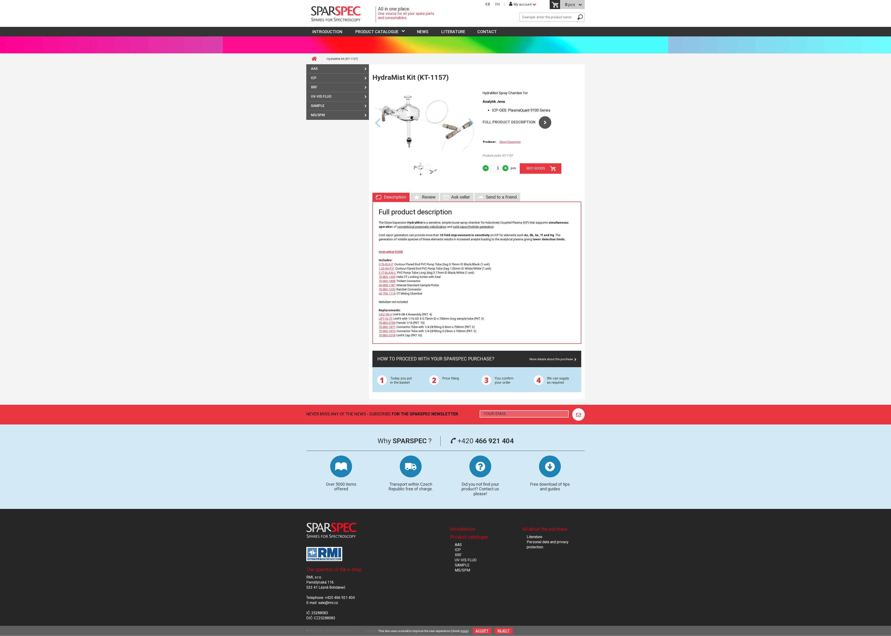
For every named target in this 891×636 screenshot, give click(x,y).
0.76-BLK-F (386, 264)
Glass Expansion (510, 142)
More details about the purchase (551, 359)
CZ (487, 4)
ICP (313, 78)
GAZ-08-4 (385, 314)
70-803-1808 (387, 281)
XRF (314, 87)
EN (497, 4)
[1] (578, 414)
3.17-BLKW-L (387, 272)
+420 (485, 441)
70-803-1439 (387, 277)
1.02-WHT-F (386, 268)
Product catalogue (376, 31)
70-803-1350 (387, 289)
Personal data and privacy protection (547, 544)
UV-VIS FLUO (321, 96)
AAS (314, 69)
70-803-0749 (387, 322)
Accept (482, 631)
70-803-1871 (387, 327)
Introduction (462, 529)
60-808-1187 (387, 285)
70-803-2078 (387, 335)
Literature (453, 31)
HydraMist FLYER (391, 252)
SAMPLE (317, 106)
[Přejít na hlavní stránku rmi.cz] (341, 14)
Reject (503, 631)
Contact (487, 31)
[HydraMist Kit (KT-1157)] (424, 156)
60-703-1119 (387, 293)
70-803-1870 (387, 331)
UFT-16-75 (385, 318)
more (464, 631)
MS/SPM (318, 115)
